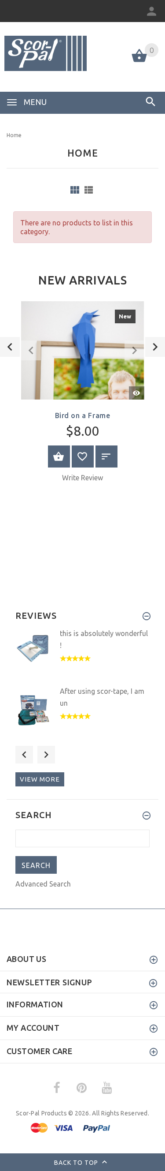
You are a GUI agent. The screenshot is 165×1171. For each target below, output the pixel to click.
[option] (82, 395)
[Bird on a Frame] (82, 350)
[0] (139, 61)
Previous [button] (24, 754)
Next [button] (46, 754)
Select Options (59, 456)
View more (40, 779)
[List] (88, 190)
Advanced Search (43, 884)
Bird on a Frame (82, 415)
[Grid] (74, 190)
